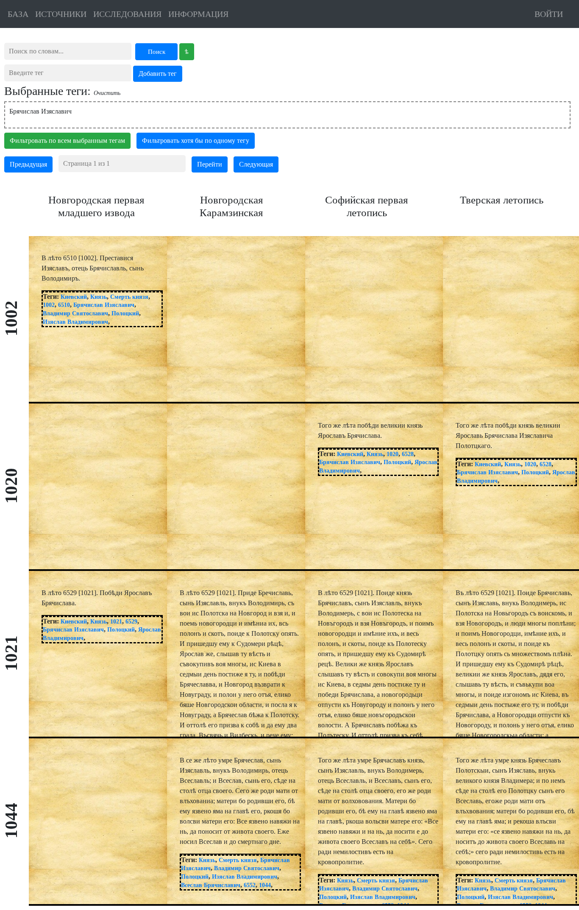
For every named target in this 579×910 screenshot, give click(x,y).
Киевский (74, 297)
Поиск (156, 51)
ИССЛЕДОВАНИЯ (127, 14)
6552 (250, 885)
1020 (392, 454)
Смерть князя (129, 297)
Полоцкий (125, 313)
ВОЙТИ (548, 14)
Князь (98, 297)
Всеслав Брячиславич (210, 885)
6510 (64, 305)
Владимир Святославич (75, 313)
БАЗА (18, 14)
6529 (131, 621)
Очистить (107, 93)
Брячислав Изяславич (103, 305)
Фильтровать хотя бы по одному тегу (195, 140)
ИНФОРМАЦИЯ (198, 14)
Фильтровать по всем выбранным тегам (67, 140)
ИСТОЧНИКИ (60, 14)
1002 (49, 305)
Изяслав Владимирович (75, 322)
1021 (116, 621)
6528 (408, 454)
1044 (265, 885)
